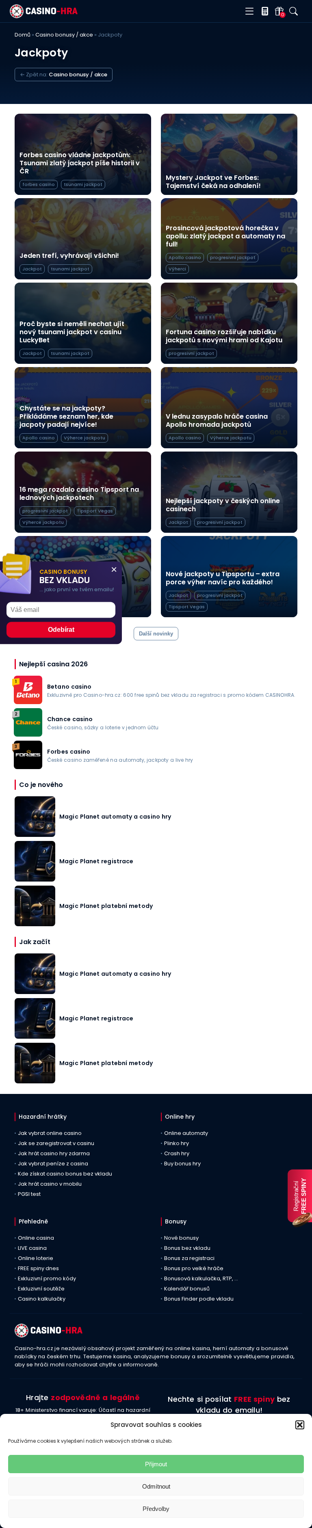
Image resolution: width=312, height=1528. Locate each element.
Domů (22, 35)
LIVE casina (32, 1248)
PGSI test (29, 1194)
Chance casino (70, 719)
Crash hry (176, 1153)
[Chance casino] (28, 734)
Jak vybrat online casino (50, 1133)
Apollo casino (185, 257)
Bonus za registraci (189, 1258)
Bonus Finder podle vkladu (199, 1299)
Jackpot (32, 269)
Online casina (36, 1238)
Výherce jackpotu (84, 437)
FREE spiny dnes (38, 1268)
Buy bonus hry (182, 1163)
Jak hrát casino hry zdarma (54, 1153)
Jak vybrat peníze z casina (53, 1163)
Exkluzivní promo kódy (47, 1278)
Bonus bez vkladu (187, 1248)
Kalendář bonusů (187, 1288)
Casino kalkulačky (41, 1299)
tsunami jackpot (83, 184)
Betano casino (69, 687)
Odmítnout (156, 1486)
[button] (300, 1425)
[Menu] (249, 11)
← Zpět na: (63, 74)
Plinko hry (176, 1143)
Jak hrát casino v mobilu (50, 1184)
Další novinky (156, 634)
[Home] (44, 16)
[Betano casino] (28, 702)
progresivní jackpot (233, 257)
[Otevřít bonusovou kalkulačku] (263, 11)
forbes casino (38, 184)
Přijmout (156, 1464)
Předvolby (156, 1508)
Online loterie (35, 1258)
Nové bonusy (181, 1238)
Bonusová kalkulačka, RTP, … (201, 1278)
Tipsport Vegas (95, 511)
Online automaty (186, 1133)
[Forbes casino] (28, 767)
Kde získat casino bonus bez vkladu (65, 1174)
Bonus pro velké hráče (193, 1268)
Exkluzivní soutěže (41, 1288)
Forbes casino (69, 752)
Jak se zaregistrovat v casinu (56, 1143)
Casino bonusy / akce (64, 35)
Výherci (177, 269)
